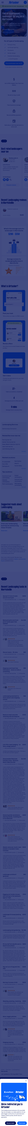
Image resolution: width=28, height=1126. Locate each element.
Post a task (22, 1123)
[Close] (26, 1081)
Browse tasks (10, 1123)
